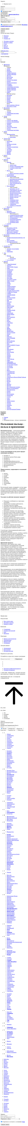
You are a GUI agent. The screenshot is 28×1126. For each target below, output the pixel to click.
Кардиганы (10, 77)
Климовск (9, 850)
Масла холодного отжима (16, 173)
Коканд (6, 1107)
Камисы (9, 114)
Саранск (9, 963)
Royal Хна (9, 342)
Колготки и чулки (11, 106)
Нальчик (9, 898)
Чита (8, 1038)
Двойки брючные (11, 73)
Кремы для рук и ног (15, 195)
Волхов (9, 784)
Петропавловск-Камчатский (14, 942)
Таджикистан (11, 730)
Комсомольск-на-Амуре (13, 854)
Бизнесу (6, 46)
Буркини (9, 71)
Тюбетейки (10, 251)
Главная (6, 417)
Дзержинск (10, 802)
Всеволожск (10, 790)
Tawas (8, 353)
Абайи (8, 68)
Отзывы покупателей (9, 630)
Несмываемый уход (15, 181)
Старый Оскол (11, 985)
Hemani (9, 318)
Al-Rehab (9, 276)
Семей (5, 1085)
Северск (9, 972)
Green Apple (10, 313)
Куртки (9, 96)
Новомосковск (11, 912)
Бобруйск (6, 1059)
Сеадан (9, 396)
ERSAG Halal (10, 306)
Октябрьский (10, 928)
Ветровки (9, 95)
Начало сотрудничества (10, 638)
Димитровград (11, 804)
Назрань (9, 897)
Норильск (9, 921)
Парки (8, 99)
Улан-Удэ (9, 1012)
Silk (8, 348)
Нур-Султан (7, 1081)
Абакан (9, 734)
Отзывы (7, 38)
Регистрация (7, 649)
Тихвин (9, 998)
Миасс (8, 882)
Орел (8, 931)
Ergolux (9, 304)
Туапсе (8, 1003)
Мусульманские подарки (13, 387)
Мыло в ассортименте (13, 388)
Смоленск (9, 978)
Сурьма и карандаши (15, 168)
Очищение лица (14, 200)
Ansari (8, 285)
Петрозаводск (10, 940)
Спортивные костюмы (13, 87)
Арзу (8, 368)
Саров (8, 967)
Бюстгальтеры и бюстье (13, 105)
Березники (9, 758)
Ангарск (9, 739)
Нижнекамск (10, 907)
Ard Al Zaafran (10, 289)
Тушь (11, 169)
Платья (9, 81)
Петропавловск (8, 1084)
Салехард (9, 959)
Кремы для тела (14, 197)
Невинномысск (11, 901)
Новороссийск (11, 914)
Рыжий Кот (10, 395)
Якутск (9, 1055)
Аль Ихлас (10, 366)
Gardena (9, 311)
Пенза (8, 938)
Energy (8, 303)
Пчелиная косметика (15, 219)
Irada (8, 320)
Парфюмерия (10, 174)
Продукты (6, 208)
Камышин (9, 841)
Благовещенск (10, 762)
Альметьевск (10, 735)
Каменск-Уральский (12, 838)
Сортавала (9, 979)
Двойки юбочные (11, 74)
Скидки (6, 37)
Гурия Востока (11, 371)
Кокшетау (6, 1077)
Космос (9, 381)
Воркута (9, 785)
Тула (8, 1005)
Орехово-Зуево (11, 933)
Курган (9, 866)
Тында (8, 1007)
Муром (9, 893)
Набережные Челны (12, 896)
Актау (5, 1070)
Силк (8, 398)
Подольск (9, 943)
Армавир (9, 744)
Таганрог (9, 993)
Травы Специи (11, 401)
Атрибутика (7, 246)
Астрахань (9, 746)
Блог (6, 45)
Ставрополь (10, 984)
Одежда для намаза (12, 80)
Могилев (6, 1067)
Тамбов (9, 995)
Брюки (8, 70)
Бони (8, 142)
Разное (8, 250)
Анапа (8, 738)
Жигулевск (10, 819)
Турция (9, 403)
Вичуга (9, 773)
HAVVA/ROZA (11, 317)
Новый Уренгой (11, 919)
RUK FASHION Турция (13, 345)
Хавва (8, 406)
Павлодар (6, 1082)
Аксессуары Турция (12, 364)
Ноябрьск (9, 922)
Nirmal (8, 334)
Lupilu (8, 325)
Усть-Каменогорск (8, 1092)
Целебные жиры (14, 222)
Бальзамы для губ (14, 188)
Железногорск (10, 816)
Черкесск (9, 1035)
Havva (8, 315)
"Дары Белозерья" (11, 264)
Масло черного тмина (12, 230)
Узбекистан (20, 730)
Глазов (8, 797)
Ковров (9, 851)
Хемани (9, 408)
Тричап (9, 402)
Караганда (6, 1075)
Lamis (8, 324)
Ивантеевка (10, 825)
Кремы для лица (14, 194)
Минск (5, 1066)
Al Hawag (9, 271)
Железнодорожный (12, 818)
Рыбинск (9, 953)
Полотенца (13, 258)
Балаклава (9, 141)
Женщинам (7, 64)
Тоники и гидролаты (15, 205)
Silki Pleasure (10, 349)
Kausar (8, 321)
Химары (9, 151)
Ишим (8, 829)
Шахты (9, 1041)
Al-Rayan (9, 275)
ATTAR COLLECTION (13, 290)
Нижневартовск (11, 905)
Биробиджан (10, 760)
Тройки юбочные (11, 89)
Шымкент (6, 1094)
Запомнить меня (6, 11)
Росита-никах (10, 394)
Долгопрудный (11, 806)
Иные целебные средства (13, 233)
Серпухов (9, 975)
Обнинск (9, 925)
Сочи (8, 982)
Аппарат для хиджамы (13, 248)
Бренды (6, 261)
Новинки (6, 35)
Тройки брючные (11, 88)
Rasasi (8, 339)
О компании (7, 629)
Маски (11, 198)
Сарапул (9, 964)
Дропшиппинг (8, 640)
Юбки (8, 92)
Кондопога (10, 855)
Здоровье (6, 225)
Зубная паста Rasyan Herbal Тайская (16, 377)
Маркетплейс (7, 641)
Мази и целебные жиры (16, 216)
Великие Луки (11, 770)
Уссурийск (9, 1017)
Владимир (9, 777)
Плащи (9, 101)
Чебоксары (10, 1031)
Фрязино (9, 1024)
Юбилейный (10, 1051)
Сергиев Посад (11, 974)
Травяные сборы (14, 221)
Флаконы (9, 405)
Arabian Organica (11, 286)
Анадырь (9, 737)
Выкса (8, 792)
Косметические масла (15, 193)
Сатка (8, 968)
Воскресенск (10, 788)
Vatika (8, 360)
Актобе (6, 1071)
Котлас (8, 859)
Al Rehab (9, 272)
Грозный (9, 799)
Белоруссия (11, 728)
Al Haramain (10, 269)
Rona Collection (11, 341)
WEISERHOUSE (11, 363)
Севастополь (10, 971)
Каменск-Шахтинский (13, 840)
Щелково (9, 1044)
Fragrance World (11, 310)
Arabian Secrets (11, 288)
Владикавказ (10, 776)
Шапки (9, 152)
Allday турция (10, 281)
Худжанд (6, 1100)
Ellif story (9, 301)
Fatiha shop (10, 307)
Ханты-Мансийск (11, 1028)
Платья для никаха (12, 82)
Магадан (9, 875)
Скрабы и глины (14, 202)
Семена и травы (11, 229)
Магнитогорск (11, 876)
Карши (5, 1106)
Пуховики (9, 102)
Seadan (8, 346)
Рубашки (9, 84)
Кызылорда (7, 1080)
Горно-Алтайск (11, 798)
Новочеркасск (10, 918)
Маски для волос (14, 180)
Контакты (6, 48)
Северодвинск (10, 970)
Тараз (5, 1087)
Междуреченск (11, 880)
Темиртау (6, 1088)
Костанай (6, 1078)
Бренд (8, 370)
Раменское (9, 950)
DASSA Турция (11, 297)
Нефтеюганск (10, 904)
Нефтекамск (10, 903)
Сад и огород (10, 260)
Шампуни (12, 184)
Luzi (8, 327)
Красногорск (10, 861)
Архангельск (10, 745)
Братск (8, 765)
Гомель (5, 1063)
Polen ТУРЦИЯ (11, 338)
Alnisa (8, 282)
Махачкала (10, 879)
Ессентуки (9, 813)
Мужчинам (7, 107)
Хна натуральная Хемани (13, 409)
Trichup (9, 356)
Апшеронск (10, 742)
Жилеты (9, 75)
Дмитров (9, 805)
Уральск (6, 1091)
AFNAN (9, 265)
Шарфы (9, 154)
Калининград (10, 836)
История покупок (8, 651)
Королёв (9, 857)
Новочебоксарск (11, 917)
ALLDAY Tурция (11, 279)
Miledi (8, 328)
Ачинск (9, 748)
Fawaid (8, 308)
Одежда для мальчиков (13, 121)
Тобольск (9, 999)
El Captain (9, 299)
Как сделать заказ (8, 621)
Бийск (8, 759)
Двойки (9, 112)
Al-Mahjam (10, 274)
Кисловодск (10, 848)
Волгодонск (10, 780)
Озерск (9, 926)
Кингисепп (10, 844)
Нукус (5, 1110)
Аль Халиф (10, 367)
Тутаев (8, 1006)
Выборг (9, 791)
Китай (8, 378)
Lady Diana (10, 322)
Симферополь (10, 977)
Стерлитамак (10, 986)
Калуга (9, 837)
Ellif (8, 300)
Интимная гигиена (15, 191)
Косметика (6, 234)
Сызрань (9, 989)
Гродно (6, 1064)
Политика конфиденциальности (12, 668)
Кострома (9, 858)
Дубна (8, 808)
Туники (9, 91)
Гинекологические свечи (16, 215)
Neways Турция (11, 332)
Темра (8, 399)
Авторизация (4, 12)
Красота (6, 159)
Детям (5, 116)
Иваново (9, 823)
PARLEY (9, 336)
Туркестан (6, 1089)
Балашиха (9, 752)
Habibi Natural (10, 314)
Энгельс (9, 1048)
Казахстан (19, 728)
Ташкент (6, 1111)
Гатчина (9, 795)
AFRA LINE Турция (12, 267)
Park (8, 335)
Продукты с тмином (12, 232)
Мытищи (9, 892)
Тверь (8, 996)
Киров (8, 847)
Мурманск (9, 890)
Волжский (9, 781)
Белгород (9, 755)
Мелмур (9, 384)
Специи (9, 223)
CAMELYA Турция (12, 292)
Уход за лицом (10, 240)
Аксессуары (7, 138)
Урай (8, 1014)
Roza (8, 343)
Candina (9, 293)
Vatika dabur (10, 362)
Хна (11, 244)
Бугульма (9, 767)
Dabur (8, 296)
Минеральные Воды (12, 883)
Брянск (9, 766)
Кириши (9, 845)
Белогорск (9, 756)
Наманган (6, 1108)
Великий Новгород (12, 771)
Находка (9, 900)
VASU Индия (10, 359)
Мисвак (9, 145)
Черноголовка (10, 1037)
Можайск (9, 887)
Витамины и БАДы (12, 228)
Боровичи (9, 763)
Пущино (9, 946)
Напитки (9, 211)
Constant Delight (11, 295)
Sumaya (9, 350)
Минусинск (10, 885)
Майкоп (9, 878)
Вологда (9, 783)
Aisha (8, 268)
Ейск (8, 811)
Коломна (9, 852)
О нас (5, 44)
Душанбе (6, 1099)
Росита (8, 392)
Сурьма (9, 148)
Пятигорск (10, 947)
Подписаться (19, 659)
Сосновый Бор (11, 981)
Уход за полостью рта (15, 183)
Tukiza (8, 357)
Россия (4, 728)
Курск (8, 868)
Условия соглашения (9, 670)
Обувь (5, 131)
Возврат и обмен (8, 42)
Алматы (6, 1073)
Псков (8, 945)
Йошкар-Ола (10, 832)
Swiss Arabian (10, 352)
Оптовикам (7, 643)
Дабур (8, 374)
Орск (8, 935)
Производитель (11, 389)
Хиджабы (9, 149)
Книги (5, 155)
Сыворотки (13, 204)
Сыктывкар (10, 991)
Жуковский (10, 820)
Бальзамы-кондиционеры (16, 179)
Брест (5, 1060)
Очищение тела (14, 201)
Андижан (6, 1103)
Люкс (8, 382)
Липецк (9, 872)
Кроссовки (13, 137)
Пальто (9, 98)
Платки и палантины (12, 147)
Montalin (9, 329)
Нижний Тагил (11, 910)
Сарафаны (9, 85)
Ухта (8, 1021)
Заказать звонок (5, 28)
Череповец (10, 1034)
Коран (8, 158)
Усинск (9, 1016)
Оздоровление (14, 218)
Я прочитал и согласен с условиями (13, 1121)
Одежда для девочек (12, 120)
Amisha (9, 283)
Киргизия (3, 730)
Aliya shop (9, 278)
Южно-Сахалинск (11, 1052)
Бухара (5, 1104)
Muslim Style (10, 331)
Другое (9, 375)
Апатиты (9, 741)
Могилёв (9, 886)
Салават (9, 957)
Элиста (9, 1046)
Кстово (9, 865)
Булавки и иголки (11, 144)
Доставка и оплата (9, 41)
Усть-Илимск (10, 1019)
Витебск (6, 1062)
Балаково (9, 751)
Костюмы (9, 78)
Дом (5, 253)
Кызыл (8, 869)
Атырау (6, 1074)
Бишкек (6, 1096)
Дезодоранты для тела (16, 190)
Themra (9, 355)
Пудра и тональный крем (16, 166)
